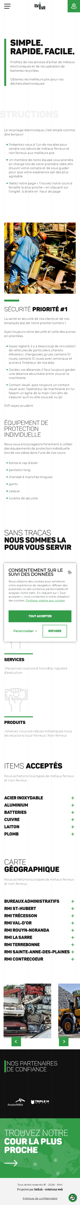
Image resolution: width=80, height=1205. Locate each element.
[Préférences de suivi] (72, 1198)
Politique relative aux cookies (45, 600)
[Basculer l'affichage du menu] (7, 6)
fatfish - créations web (48, 1189)
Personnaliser (25, 631)
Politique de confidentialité (40, 1198)
